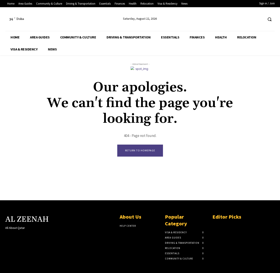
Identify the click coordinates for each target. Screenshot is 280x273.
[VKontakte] (31, 236)
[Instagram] (15, 236)
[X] (252, 19)
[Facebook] (244, 19)
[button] (269, 19)
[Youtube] (260, 19)
